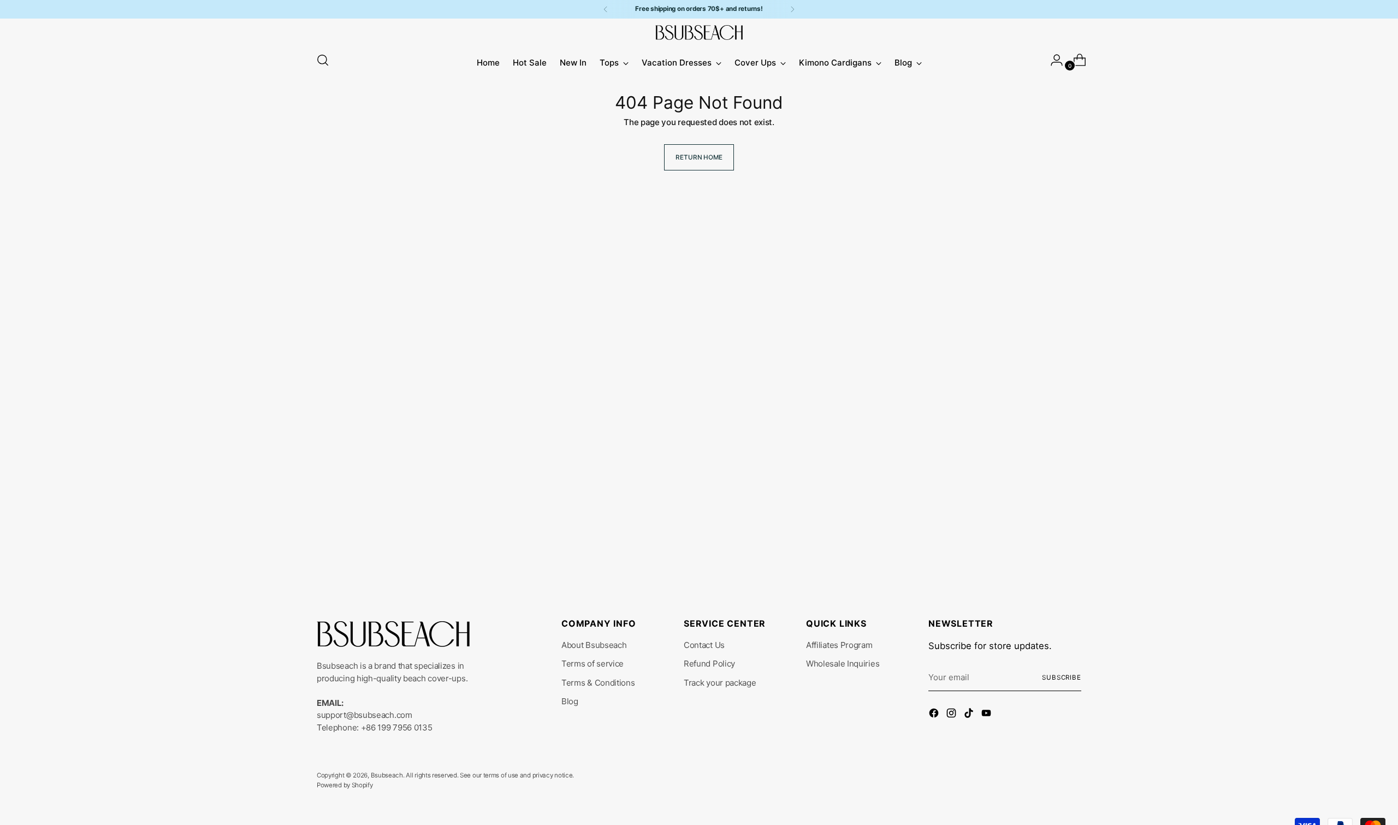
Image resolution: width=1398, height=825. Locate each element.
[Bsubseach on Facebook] (934, 715)
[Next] (792, 9)
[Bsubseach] (699, 32)
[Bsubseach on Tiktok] (969, 715)
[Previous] (606, 9)
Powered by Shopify (345, 785)
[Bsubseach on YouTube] (987, 715)
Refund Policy (709, 663)
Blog (569, 701)
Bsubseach (387, 775)
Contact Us (704, 645)
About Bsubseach (594, 645)
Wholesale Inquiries (842, 663)
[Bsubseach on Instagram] (952, 715)
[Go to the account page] (1052, 60)
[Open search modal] (323, 60)
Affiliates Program (839, 645)
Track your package (720, 682)
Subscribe (1061, 677)
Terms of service (592, 663)
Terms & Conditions (598, 682)
